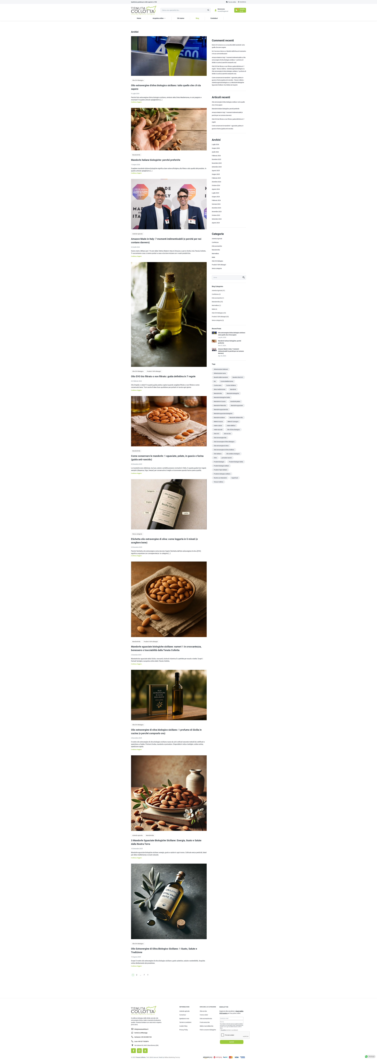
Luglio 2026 (215, 144)
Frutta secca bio (205, 1022)
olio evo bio (227, 433)
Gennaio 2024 (216, 204)
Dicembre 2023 (216, 208)
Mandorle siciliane (219, 417)
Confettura (215, 242)
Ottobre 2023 (216, 215)
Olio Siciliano (217, 454)
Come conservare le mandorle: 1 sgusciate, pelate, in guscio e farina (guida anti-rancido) (167, 458)
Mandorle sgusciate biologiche (223, 413)
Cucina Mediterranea (227, 381)
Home (139, 18)
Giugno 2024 (216, 196)
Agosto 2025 (216, 170)
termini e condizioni (232, 1030)
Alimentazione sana (220, 373)
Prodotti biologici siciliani (221, 466)
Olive (215, 458)
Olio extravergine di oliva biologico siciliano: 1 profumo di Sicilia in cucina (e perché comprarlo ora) (166, 731)
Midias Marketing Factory (172, 1057)
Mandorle (233, 389)
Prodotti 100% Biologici (154, 371)
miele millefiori (231, 425)
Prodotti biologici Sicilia (236, 462)
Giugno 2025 (216, 174)
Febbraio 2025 (216, 178)
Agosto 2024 (216, 189)
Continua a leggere (136, 102)
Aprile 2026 (215, 152)
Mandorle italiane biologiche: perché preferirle (155, 160)
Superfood (235, 478)
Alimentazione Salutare (221, 369)
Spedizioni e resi (184, 1018)
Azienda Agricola (137, 234)
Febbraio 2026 (216, 155)
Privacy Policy (183, 1030)
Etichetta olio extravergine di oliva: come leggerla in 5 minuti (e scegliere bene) (164, 541)
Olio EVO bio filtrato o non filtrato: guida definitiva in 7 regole (163, 376)
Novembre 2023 (217, 211)
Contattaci (214, 18)
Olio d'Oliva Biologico (233, 429)
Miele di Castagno (233, 421)
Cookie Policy (183, 1026)
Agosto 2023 (216, 223)
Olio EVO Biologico (138, 80)
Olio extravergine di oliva (221, 445)
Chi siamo (180, 18)
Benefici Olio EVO (238, 377)
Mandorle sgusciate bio (221, 409)
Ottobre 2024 (216, 185)
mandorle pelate (235, 401)
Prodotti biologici (219, 462)
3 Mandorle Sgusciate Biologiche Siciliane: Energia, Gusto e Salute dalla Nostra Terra (166, 842)
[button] (144, 2)
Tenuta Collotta (218, 482)
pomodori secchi (227, 458)
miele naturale (218, 429)
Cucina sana (217, 385)
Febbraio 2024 (216, 200)
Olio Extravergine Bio (220, 437)
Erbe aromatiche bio (206, 1018)
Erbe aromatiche (217, 246)
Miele (213, 257)
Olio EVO (216, 433)
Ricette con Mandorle (220, 478)
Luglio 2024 (215, 193)
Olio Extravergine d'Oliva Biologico (224, 441)
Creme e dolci (204, 1015)
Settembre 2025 (217, 167)
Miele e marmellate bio (206, 1026)
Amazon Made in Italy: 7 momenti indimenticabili (226, 57)
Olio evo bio (203, 1011)
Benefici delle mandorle (221, 377)
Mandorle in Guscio (220, 401)
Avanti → (147, 975)
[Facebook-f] (133, 1050)
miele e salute (218, 425)
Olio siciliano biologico (233, 454)
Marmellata (215, 253)
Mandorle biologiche (233, 393)
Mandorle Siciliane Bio (236, 417)
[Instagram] (139, 1050)
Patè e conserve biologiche (208, 1030)
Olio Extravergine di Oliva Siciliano (224, 449)
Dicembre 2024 (216, 182)
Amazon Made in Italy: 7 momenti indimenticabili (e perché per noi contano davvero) (166, 241)
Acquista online (158, 18)
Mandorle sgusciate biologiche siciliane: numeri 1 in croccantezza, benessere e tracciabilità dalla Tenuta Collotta (166, 648)
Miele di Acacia (218, 421)
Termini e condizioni (185, 1022)
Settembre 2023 (217, 219)
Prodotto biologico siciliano (222, 474)
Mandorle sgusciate (237, 405)
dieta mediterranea (219, 389)
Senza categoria (137, 534)
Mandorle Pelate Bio (220, 405)
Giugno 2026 (216, 148)
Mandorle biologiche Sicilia (222, 397)
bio (215, 381)
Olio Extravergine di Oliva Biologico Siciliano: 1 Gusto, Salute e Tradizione (164, 950)
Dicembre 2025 (216, 159)
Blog (197, 18)
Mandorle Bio (136, 155)
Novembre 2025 (217, 163)
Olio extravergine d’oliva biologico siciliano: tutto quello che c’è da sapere (166, 87)
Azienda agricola (184, 1011)
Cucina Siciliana (231, 385)
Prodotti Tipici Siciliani (220, 470)
